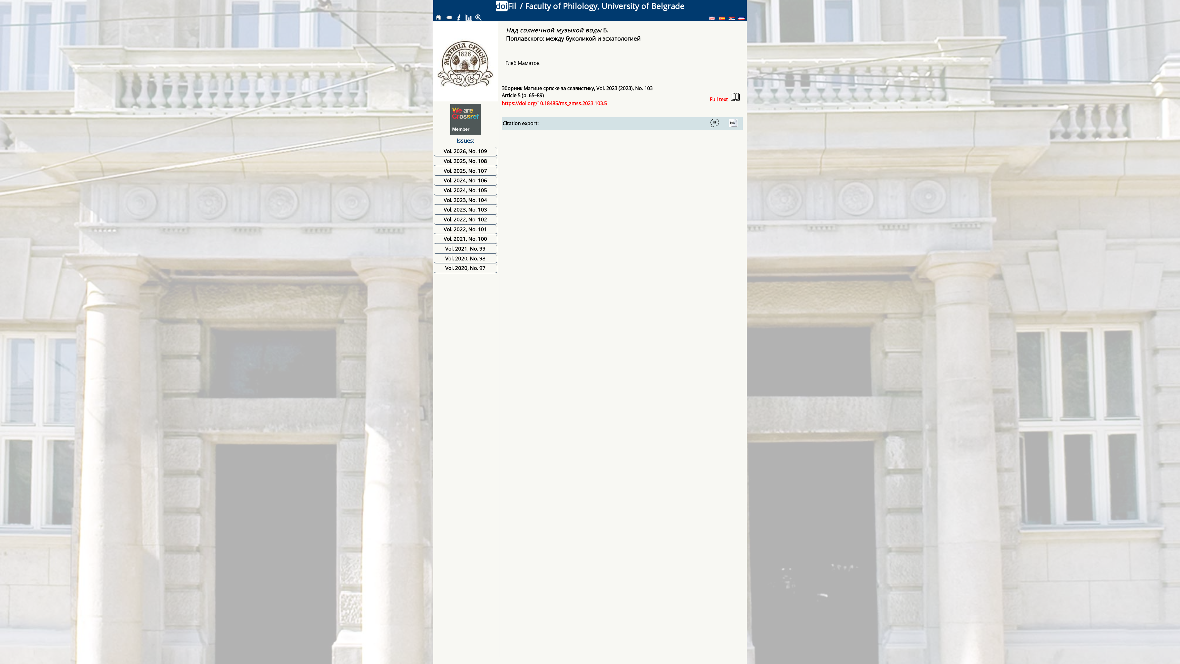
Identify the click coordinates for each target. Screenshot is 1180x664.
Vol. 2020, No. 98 (465, 258)
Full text (719, 99)
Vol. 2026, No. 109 (465, 151)
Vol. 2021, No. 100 (465, 238)
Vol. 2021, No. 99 (465, 248)
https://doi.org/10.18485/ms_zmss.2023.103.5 (554, 103)
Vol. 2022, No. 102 (465, 219)
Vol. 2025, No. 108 (465, 160)
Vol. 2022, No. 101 (465, 229)
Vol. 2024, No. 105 (465, 190)
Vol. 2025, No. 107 (465, 170)
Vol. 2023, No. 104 (465, 200)
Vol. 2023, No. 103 (465, 209)
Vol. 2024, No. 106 (465, 180)
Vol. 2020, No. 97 (465, 267)
